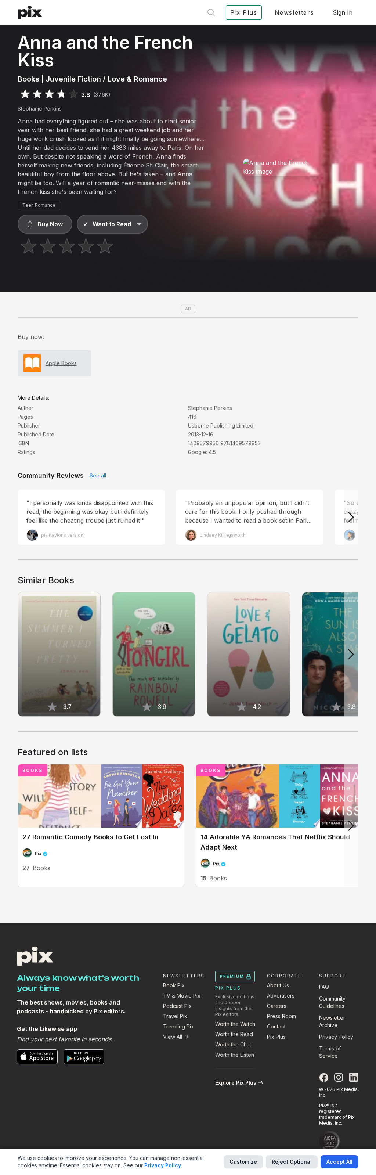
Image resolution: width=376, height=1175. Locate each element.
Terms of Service (330, 1052)
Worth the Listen (234, 1055)
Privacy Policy (336, 1037)
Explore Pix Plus (235, 1083)
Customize (243, 1161)
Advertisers (280, 995)
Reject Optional (292, 1161)
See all (98, 475)
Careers (276, 1006)
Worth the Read (234, 1034)
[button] (45, 224)
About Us (278, 985)
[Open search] (211, 12)
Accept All (339, 1161)
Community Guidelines (332, 1002)
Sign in (342, 12)
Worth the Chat (233, 1044)
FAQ (324, 987)
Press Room (281, 1016)
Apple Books (61, 363)
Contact (276, 1026)
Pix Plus (276, 1037)
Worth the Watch (235, 1024)
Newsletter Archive (332, 1021)
